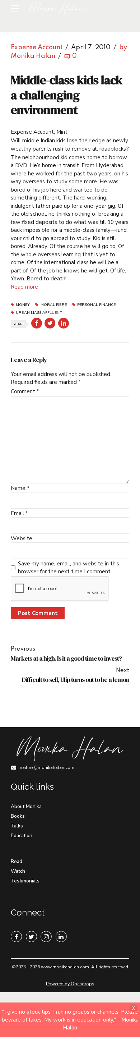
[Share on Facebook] (36, 323)
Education (21, 835)
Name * (20, 488)
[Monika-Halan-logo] (69, 749)
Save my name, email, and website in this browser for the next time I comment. (68, 567)
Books (18, 816)
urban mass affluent (39, 313)
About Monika (26, 806)
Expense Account (36, 47)
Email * (19, 513)
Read (16, 861)
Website (21, 538)
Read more (24, 286)
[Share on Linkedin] (63, 323)
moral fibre (53, 305)
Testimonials (25, 880)
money (23, 305)
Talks (17, 825)
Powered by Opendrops (70, 984)
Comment (25, 391)
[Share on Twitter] (50, 323)
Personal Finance (96, 305)
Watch (18, 871)
